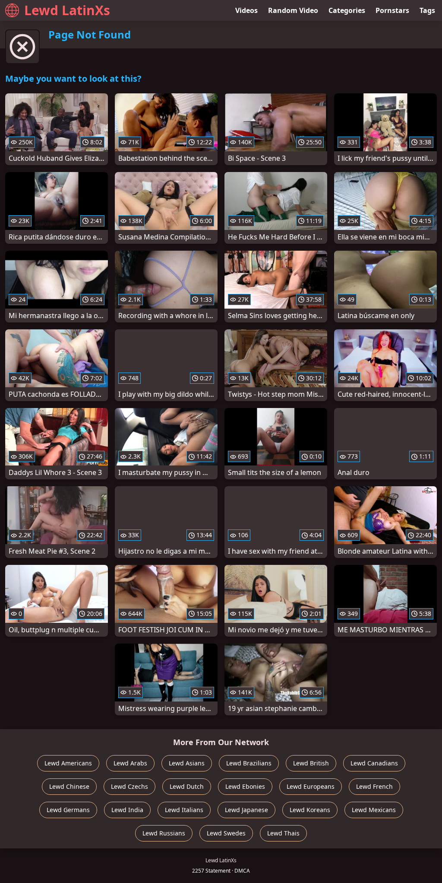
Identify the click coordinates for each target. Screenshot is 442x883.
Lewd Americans (68, 763)
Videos (246, 10)
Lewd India (127, 810)
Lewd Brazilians (249, 763)
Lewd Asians (187, 763)
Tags (427, 10)
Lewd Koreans (310, 810)
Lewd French (374, 786)
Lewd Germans (68, 810)
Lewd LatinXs (67, 10)
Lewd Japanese (246, 810)
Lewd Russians (163, 833)
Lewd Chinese (69, 786)
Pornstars (392, 10)
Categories (346, 10)
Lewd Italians (184, 810)
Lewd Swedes (226, 833)
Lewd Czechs (129, 786)
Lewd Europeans (311, 786)
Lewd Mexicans (374, 810)
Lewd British (311, 763)
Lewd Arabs (130, 763)
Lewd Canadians (374, 763)
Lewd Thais (283, 833)
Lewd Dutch (187, 786)
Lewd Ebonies (245, 786)
